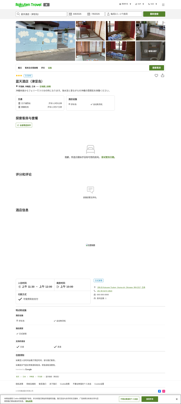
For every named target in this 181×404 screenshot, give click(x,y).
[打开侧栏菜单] (163, 5)
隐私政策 (29, 401)
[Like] (156, 75)
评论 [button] (43, 68)
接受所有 (149, 399)
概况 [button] (20, 68)
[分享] (162, 75)
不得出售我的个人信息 (129, 399)
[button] (28, 4)
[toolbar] (86, 14)
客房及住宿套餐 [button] (31, 68)
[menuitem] (125, 4)
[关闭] (177, 399)
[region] (90, 399)
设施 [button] (50, 68)
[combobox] (41, 14)
